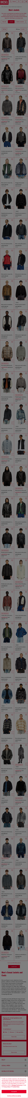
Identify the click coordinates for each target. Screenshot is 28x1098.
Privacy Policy (7, 1086)
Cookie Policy (16, 1086)
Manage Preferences (17, 1085)
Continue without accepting (14, 1095)
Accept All (14, 1091)
